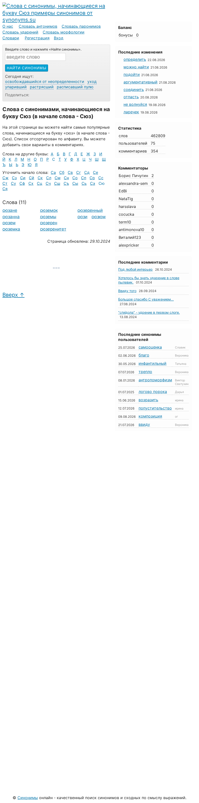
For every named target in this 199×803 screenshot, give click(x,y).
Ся (5, 188)
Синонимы (27, 797)
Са (53, 172)
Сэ (92, 183)
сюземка (11, 229)
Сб (61, 172)
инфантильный (152, 363)
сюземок (49, 210)
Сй (31, 177)
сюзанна (11, 216)
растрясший (42, 86)
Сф (22, 183)
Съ (66, 183)
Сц (39, 183)
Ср (92, 177)
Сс (100, 177)
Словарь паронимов (81, 26)
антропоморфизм (155, 379)
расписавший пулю (75, 86)
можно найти (136, 66)
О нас (7, 26)
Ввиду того (127, 291)
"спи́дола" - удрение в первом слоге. (149, 312)
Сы (75, 183)
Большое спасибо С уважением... (146, 299)
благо (144, 355)
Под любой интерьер (135, 269)
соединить (134, 89)
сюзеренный (90, 210)
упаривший (16, 86)
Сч (48, 183)
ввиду (144, 424)
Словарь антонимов (38, 26)
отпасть (131, 96)
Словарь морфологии (63, 32)
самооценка (150, 347)
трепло (145, 371)
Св (70, 172)
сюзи (82, 216)
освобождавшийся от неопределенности (44, 81)
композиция (150, 416)
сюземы (48, 216)
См (57, 177)
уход (92, 81)
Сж (5, 177)
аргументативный (141, 82)
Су (13, 183)
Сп (83, 177)
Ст (5, 183)
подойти (132, 74)
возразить (148, 399)
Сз (14, 177)
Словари (10, 38)
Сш (57, 183)
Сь (84, 183)
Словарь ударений (20, 32)
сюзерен (48, 222)
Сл (48, 177)
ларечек (131, 111)
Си (22, 177)
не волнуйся (135, 104)
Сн (66, 177)
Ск (40, 177)
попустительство (155, 408)
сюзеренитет (53, 229)
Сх (30, 183)
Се (95, 172)
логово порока (153, 391)
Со (75, 177)
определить (135, 59)
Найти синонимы (26, 68)
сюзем (9, 222)
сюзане (9, 210)
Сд (87, 172)
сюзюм (98, 216)
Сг (78, 172)
